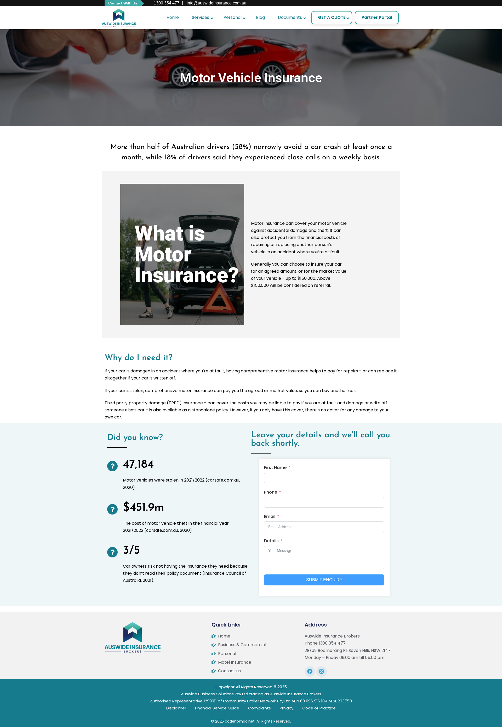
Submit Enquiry (324, 580)
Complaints (259, 708)
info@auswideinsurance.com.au (216, 3)
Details (271, 541)
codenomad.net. (240, 721)
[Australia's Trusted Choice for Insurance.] (119, 18)
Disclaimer (176, 708)
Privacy (286, 708)
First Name (275, 468)
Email (269, 516)
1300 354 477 (166, 3)
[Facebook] (310, 671)
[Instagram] (321, 671)
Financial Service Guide (217, 708)
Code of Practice (319, 708)
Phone (270, 492)
